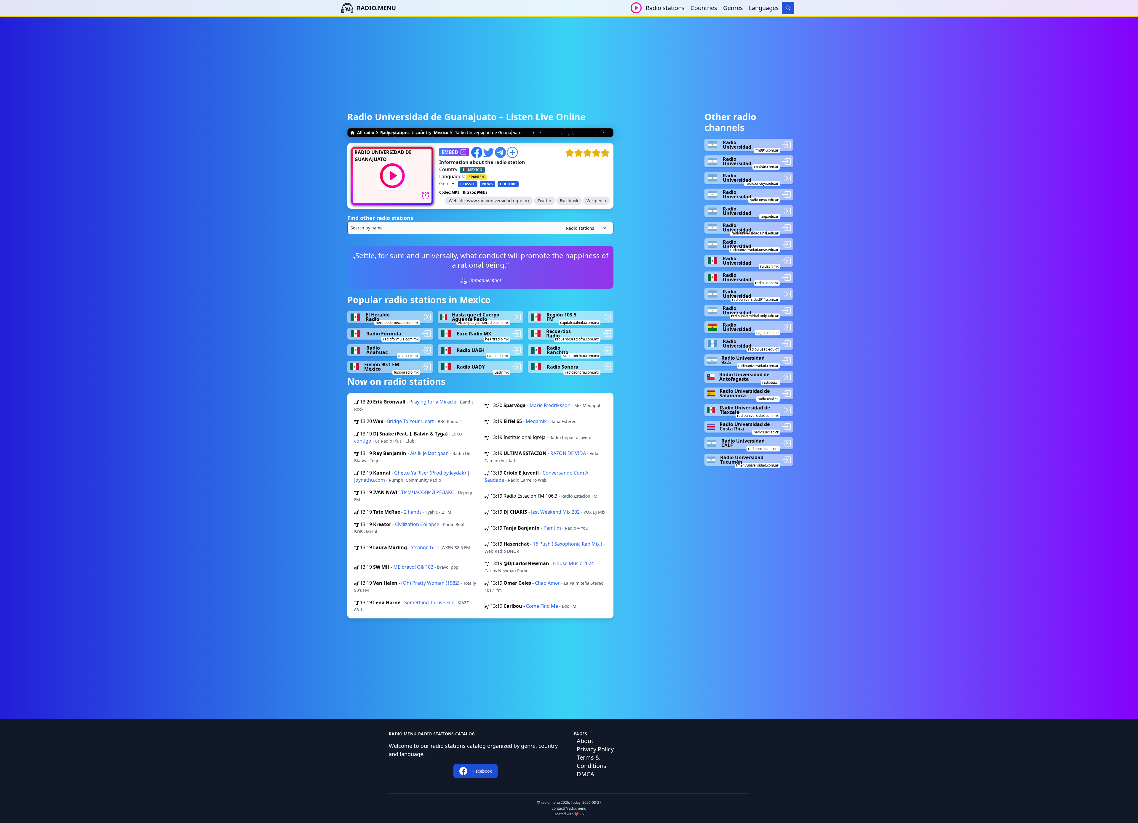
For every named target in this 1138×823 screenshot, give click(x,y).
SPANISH (476, 176)
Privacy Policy (595, 749)
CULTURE (508, 184)
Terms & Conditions (591, 761)
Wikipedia (596, 200)
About (585, 741)
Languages (764, 8)
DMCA (585, 774)
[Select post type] (585, 228)
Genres (733, 8)
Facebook (569, 200)
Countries (704, 8)
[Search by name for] (480, 228)
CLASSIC (467, 184)
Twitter (545, 200)
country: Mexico (431, 132)
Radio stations (665, 8)
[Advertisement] (569, 58)
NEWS (487, 184)
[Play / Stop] (636, 8)
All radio (365, 132)
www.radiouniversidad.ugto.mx (498, 200)
